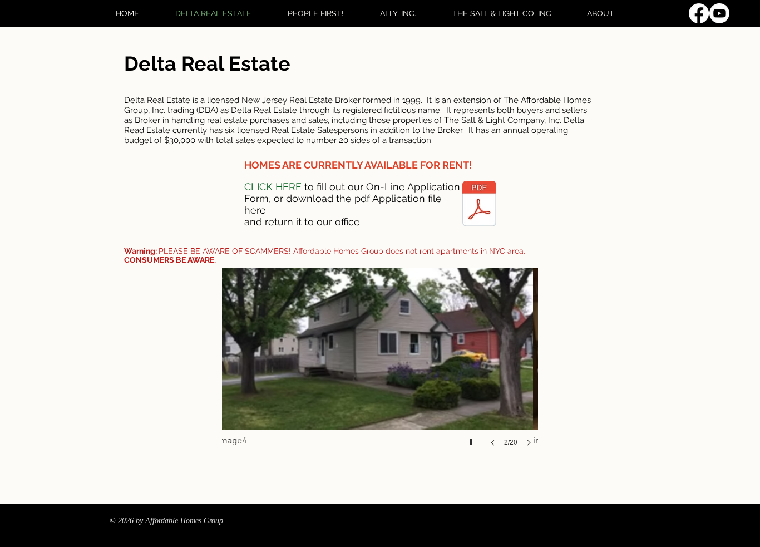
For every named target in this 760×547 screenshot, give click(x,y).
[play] (472, 439)
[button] (501, 368)
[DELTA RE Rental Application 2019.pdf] (479, 205)
